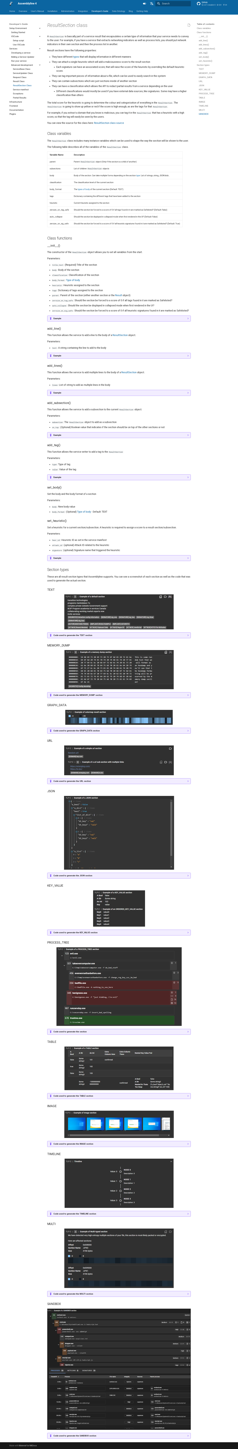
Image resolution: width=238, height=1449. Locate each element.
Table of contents (205, 24)
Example (57, 318)
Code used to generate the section (70, 1032)
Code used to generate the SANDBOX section (74, 1436)
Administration (67, 11)
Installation (53, 11)
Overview (23, 11)
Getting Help (142, 11)
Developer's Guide (100, 11)
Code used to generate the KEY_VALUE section (75, 932)
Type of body (73, 280)
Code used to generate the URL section (72, 781)
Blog (131, 11)
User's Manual (37, 11)
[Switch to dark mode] (144, 4)
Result (118, 295)
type (138, 175)
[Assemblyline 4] (11, 4)
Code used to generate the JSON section (72, 876)
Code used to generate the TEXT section (72, 635)
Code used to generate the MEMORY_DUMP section (77, 695)
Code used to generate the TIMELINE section (74, 1214)
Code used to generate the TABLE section (73, 1096)
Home (12, 11)
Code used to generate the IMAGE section (73, 1144)
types (76, 56)
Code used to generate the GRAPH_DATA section (76, 731)
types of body (84, 189)
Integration (83, 11)
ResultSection (120, 335)
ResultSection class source (109, 123)
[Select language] (152, 4)
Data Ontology (118, 11)
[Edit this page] (189, 25)
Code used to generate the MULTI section (73, 1294)
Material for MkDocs (28, 1445)
